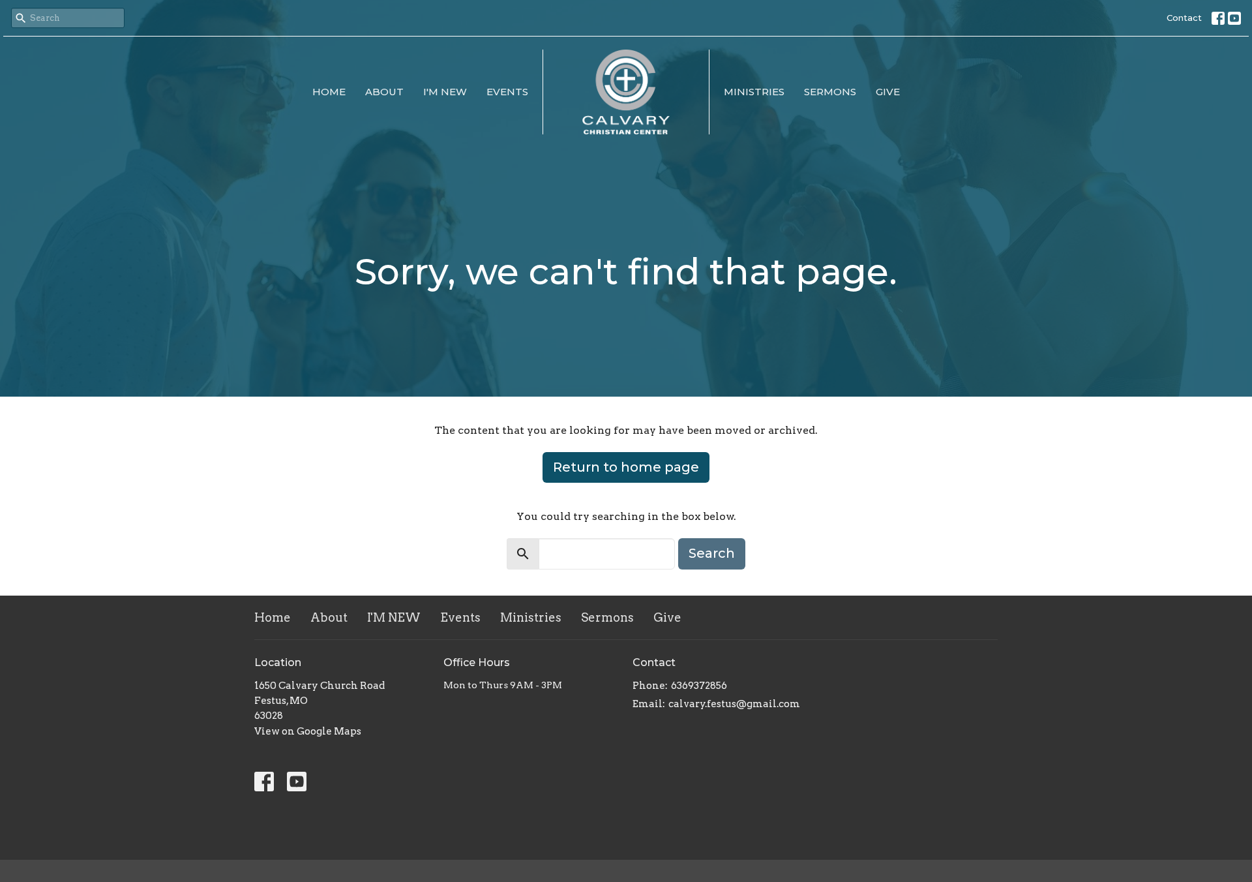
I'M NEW (445, 91)
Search (712, 553)
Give (888, 91)
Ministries (754, 91)
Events (507, 91)
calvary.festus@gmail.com (734, 704)
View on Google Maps (307, 731)
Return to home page (626, 467)
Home (329, 91)
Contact (1184, 17)
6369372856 (699, 686)
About (384, 91)
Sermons (830, 91)
